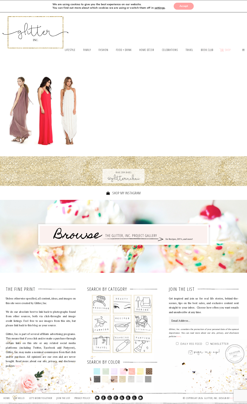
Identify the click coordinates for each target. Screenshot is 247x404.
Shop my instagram (126, 193)
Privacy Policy (82, 398)
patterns (148, 379)
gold (122, 379)
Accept (183, 6)
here (18, 366)
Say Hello (19, 398)
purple (114, 371)
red (131, 371)
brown (114, 379)
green (105, 371)
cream (105, 379)
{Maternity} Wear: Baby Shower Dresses (45, 111)
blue (97, 371)
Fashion (101, 323)
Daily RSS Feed (191, 344)
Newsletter (219, 344)
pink (123, 371)
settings (160, 8)
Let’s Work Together (40, 398)
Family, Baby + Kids (121, 343)
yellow (140, 371)
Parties (142, 343)
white (139, 379)
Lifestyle (143, 323)
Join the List (63, 398)
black (97, 379)
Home (6, 398)
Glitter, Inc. (35, 27)
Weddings (101, 304)
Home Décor (143, 304)
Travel (101, 343)
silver (131, 379)
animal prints (149, 371)
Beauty (122, 304)
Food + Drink (122, 323)
